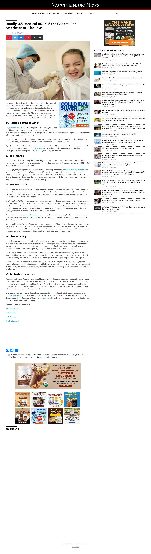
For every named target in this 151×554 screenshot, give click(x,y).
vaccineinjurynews (39, 13)
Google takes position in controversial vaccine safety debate (122, 72)
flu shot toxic (52, 355)
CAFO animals (14, 295)
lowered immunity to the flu (74, 170)
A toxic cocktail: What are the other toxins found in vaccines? (122, 78)
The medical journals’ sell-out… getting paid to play (119, 134)
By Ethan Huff (113, 89)
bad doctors (22, 355)
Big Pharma (32, 355)
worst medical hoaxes (48, 357)
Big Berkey (38, 148)
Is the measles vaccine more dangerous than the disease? (121, 200)
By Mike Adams (113, 130)
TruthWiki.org (11, 317)
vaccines (79, 13)
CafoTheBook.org (12, 321)
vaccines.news (11, 313)
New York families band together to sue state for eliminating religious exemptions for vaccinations (122, 94)
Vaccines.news (45, 298)
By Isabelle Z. (113, 80)
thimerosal (69, 13)
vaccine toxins (34, 357)
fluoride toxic (63, 355)
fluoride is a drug (15, 128)
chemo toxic (42, 355)
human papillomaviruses (30, 215)
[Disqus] (48, 457)
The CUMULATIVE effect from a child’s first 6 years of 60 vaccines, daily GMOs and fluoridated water (123, 119)
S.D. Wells (20, 33)
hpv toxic (72, 355)
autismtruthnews (55, 13)
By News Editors (114, 74)
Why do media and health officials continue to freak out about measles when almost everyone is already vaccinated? (122, 141)
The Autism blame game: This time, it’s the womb (118, 148)
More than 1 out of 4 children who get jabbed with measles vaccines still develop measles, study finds (121, 164)
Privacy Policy (75, 547)
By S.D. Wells (113, 60)
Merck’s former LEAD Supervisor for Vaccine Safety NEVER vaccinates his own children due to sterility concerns (121, 65)
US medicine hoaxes (20, 357)
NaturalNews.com (12, 309)
